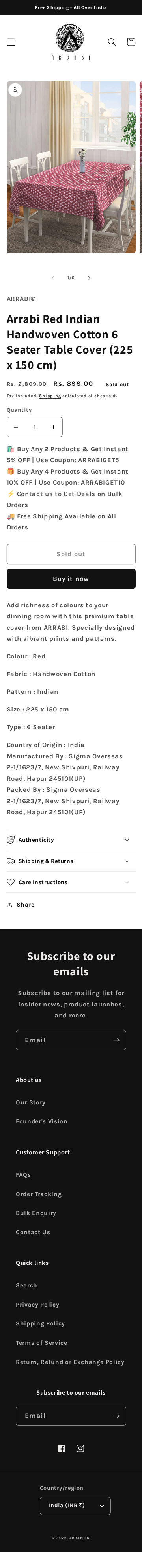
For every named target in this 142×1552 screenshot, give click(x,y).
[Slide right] (89, 278)
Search (26, 1285)
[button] (10, 41)
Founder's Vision (42, 1121)
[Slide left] (53, 278)
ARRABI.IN (79, 1538)
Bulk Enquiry (36, 1213)
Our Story (31, 1102)
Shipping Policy (40, 1323)
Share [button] (26, 904)
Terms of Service (41, 1342)
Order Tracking (39, 1194)
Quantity (19, 410)
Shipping (50, 395)
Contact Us (33, 1232)
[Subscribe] (116, 1040)
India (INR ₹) (67, 1505)
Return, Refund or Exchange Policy (70, 1362)
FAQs (23, 1174)
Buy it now (71, 578)
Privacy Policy (37, 1304)
